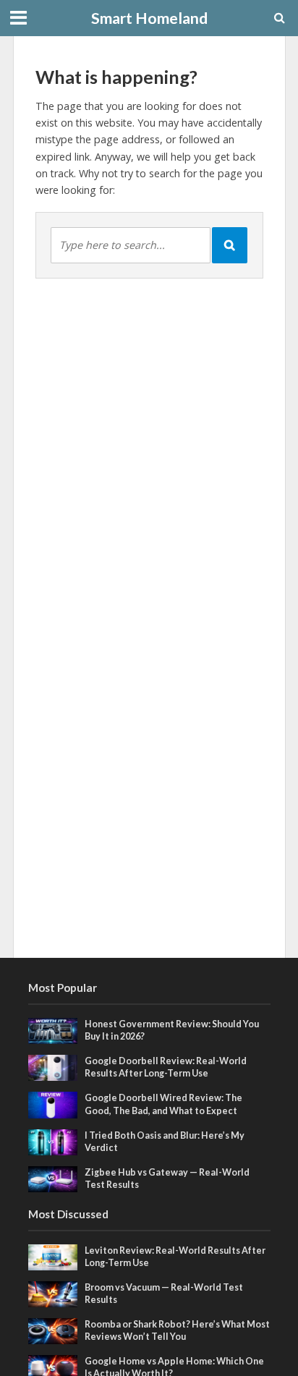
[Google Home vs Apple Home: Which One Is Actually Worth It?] (53, 1367)
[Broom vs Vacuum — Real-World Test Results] (53, 1292)
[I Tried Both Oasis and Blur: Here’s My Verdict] (53, 1140)
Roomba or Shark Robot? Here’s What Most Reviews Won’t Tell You (177, 1330)
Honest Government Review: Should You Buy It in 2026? (172, 1030)
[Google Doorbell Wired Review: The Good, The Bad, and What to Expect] (53, 1103)
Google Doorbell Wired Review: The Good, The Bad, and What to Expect (163, 1104)
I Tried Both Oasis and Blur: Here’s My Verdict (164, 1141)
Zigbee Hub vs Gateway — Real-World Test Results (167, 1178)
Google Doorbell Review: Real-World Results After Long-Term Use (166, 1067)
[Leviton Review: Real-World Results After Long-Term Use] (53, 1255)
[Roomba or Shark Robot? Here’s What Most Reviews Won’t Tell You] (53, 1330)
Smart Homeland (149, 18)
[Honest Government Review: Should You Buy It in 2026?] (53, 1030)
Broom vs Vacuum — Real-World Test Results (164, 1293)
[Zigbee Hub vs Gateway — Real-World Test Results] (53, 1177)
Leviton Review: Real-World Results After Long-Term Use (175, 1256)
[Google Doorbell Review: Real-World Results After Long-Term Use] (53, 1067)
